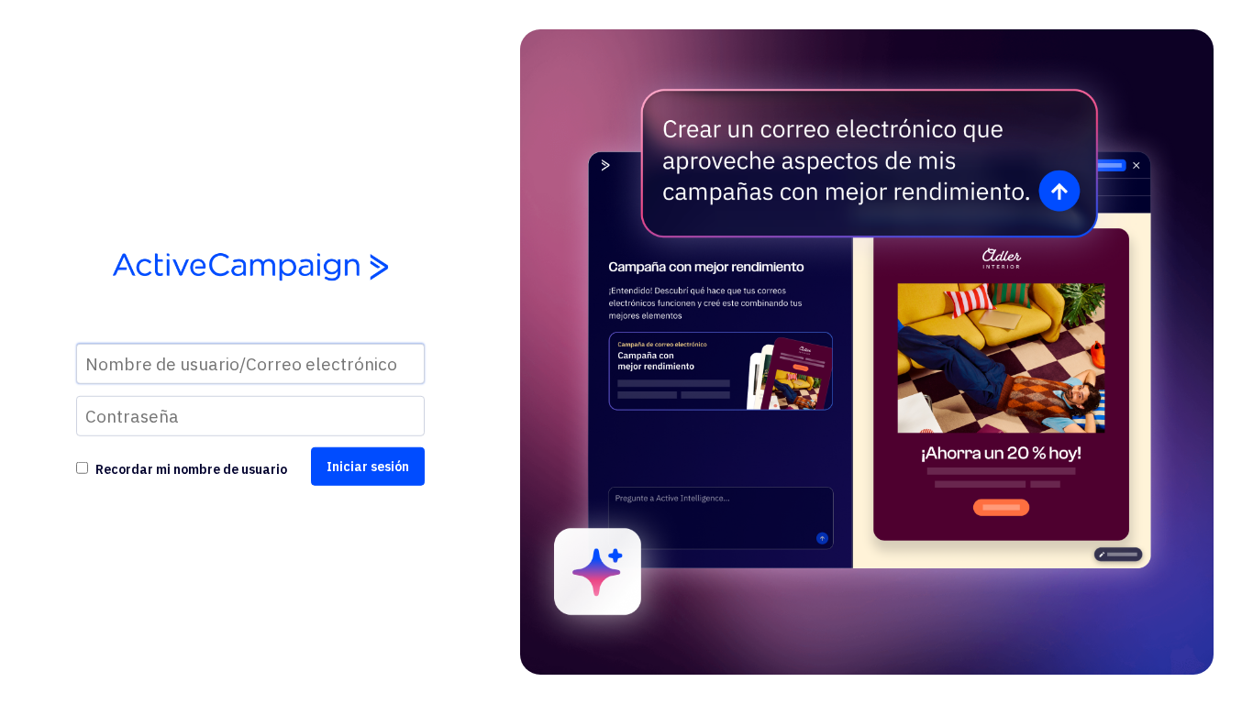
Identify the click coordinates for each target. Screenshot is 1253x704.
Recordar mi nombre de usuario (191, 469)
